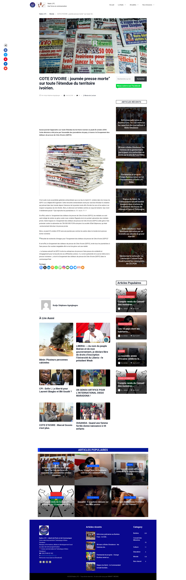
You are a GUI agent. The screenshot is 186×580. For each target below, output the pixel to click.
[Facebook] (41, 267)
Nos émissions (147, 5)
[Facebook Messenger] (71, 267)
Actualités (133, 5)
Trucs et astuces (125, 324)
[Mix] (52, 267)
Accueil (111, 5)
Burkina (121, 351)
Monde (51, 14)
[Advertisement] (74, 114)
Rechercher (141, 79)
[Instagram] (63, 267)
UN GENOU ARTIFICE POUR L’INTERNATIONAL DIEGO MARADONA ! (90, 393)
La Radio (121, 5)
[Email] (67, 267)
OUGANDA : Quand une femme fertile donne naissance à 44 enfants (92, 426)
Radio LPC (51, 3)
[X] (45, 267)
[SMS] (60, 267)
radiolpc (125, 308)
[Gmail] (79, 267)
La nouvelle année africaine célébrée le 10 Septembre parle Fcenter (129, 471)
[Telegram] (75, 267)
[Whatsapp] (56, 267)
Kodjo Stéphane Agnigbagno (52, 95)
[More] (82, 267)
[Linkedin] (48, 267)
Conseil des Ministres (126, 297)
